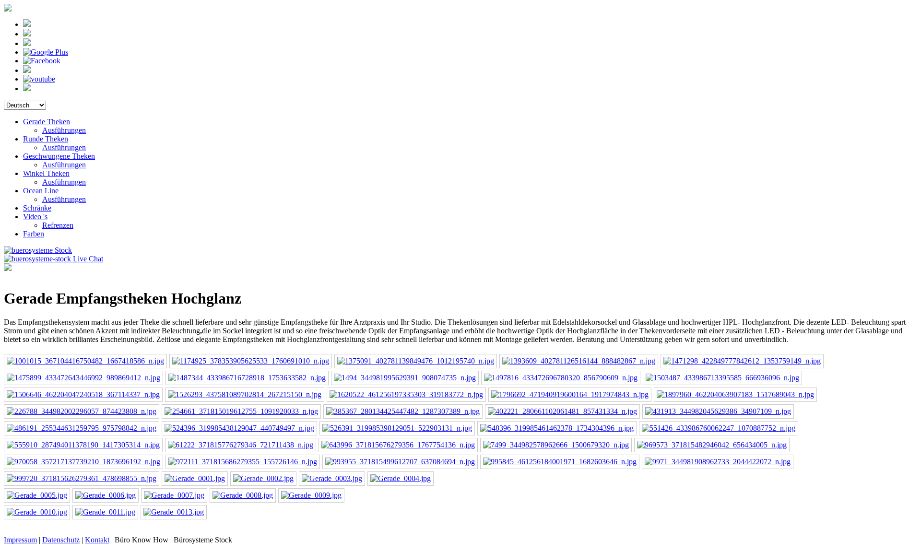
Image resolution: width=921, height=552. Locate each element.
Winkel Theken (46, 173)
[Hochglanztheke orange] (250, 361)
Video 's (35, 216)
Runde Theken (45, 139)
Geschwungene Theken (59, 156)
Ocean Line (41, 191)
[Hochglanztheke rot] (83, 378)
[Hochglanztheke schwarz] (83, 394)
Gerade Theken (46, 121)
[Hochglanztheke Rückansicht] (405, 378)
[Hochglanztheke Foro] (742, 361)
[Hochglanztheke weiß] (85, 361)
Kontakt (97, 540)
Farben (33, 234)
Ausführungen (64, 130)
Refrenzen (57, 225)
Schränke (37, 208)
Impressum (20, 540)
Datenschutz (61, 540)
